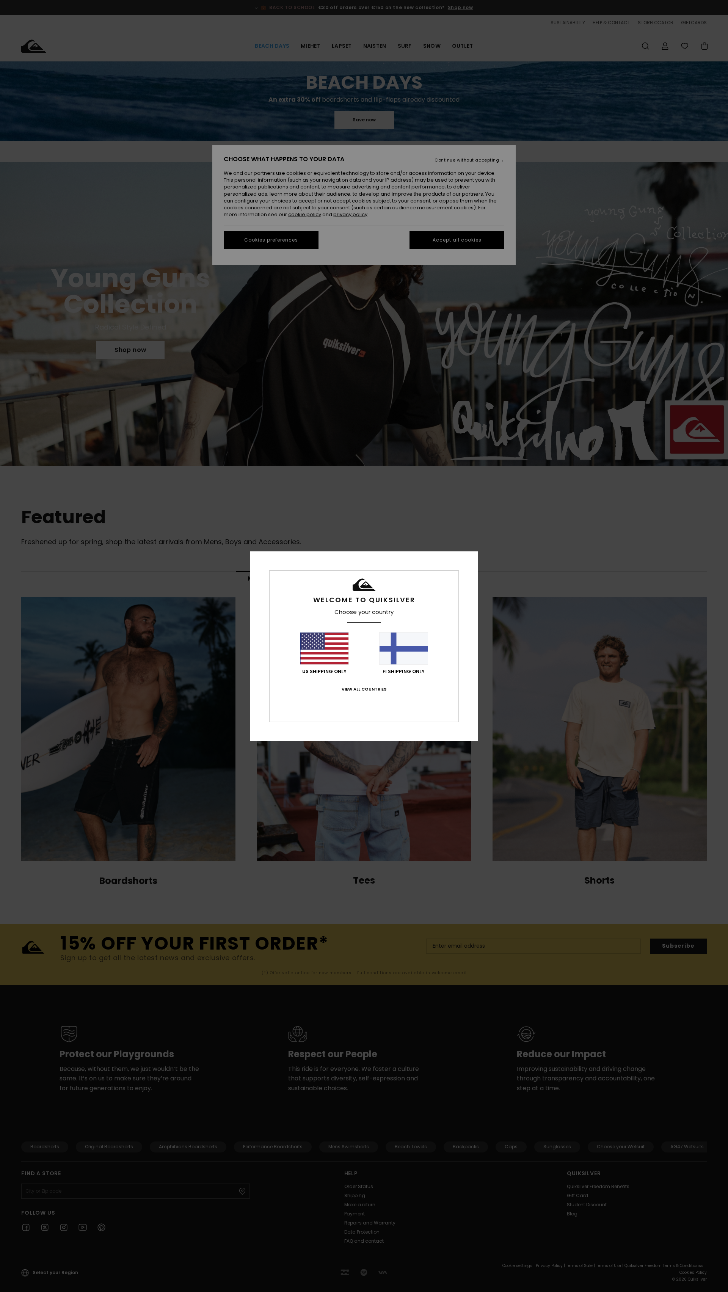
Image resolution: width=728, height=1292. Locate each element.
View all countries (364, 689)
